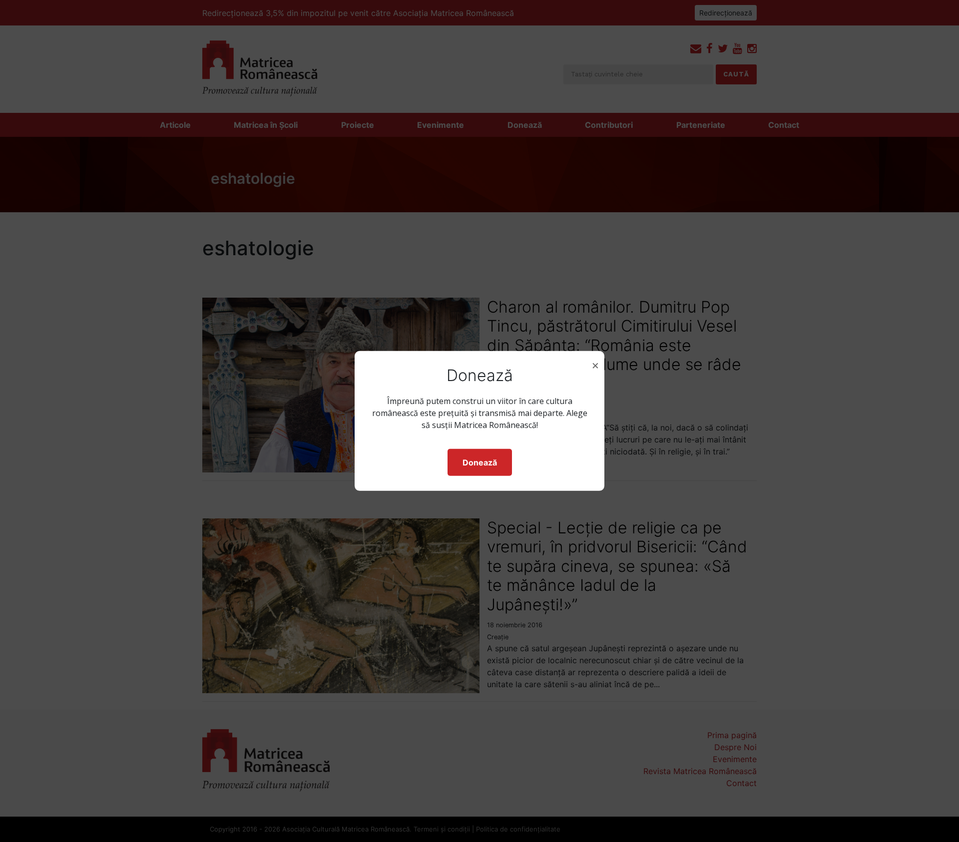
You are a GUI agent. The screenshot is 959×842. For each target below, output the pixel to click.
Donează (480, 462)
